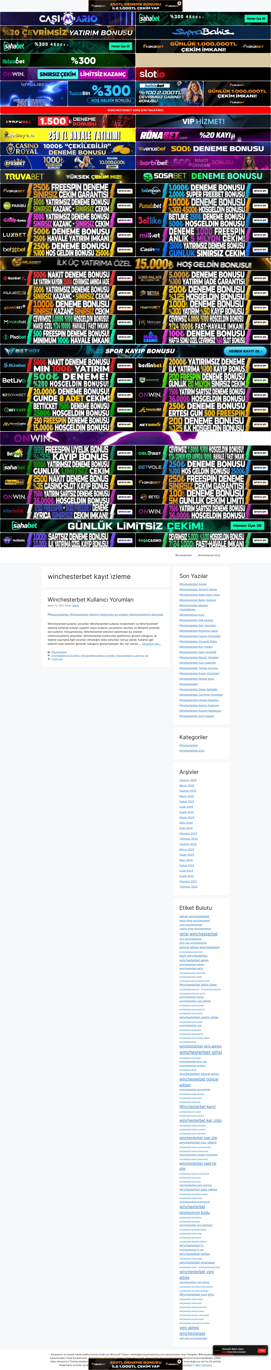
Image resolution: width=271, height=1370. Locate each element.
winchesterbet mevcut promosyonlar (193, 1151)
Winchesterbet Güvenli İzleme (198, 589)
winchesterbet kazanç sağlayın (191, 1116)
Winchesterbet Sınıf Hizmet (196, 716)
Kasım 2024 (186, 817)
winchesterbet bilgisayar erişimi (192, 993)
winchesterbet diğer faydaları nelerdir (194, 1038)
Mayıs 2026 (186, 785)
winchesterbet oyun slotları (190, 1182)
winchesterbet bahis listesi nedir (192, 973)
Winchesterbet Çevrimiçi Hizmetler (201, 694)
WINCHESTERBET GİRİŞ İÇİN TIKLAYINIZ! (135, 110)
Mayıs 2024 (186, 849)
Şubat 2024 (186, 865)
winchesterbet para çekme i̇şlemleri (193, 1194)
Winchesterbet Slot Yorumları (197, 625)
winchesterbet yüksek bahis (190, 1303)
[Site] (67, 190)
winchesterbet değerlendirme (191, 1034)
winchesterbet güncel (188, 1070)
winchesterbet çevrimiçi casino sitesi (194, 1315)
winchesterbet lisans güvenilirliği (192, 1133)
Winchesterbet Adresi (193, 584)
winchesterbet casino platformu (192, 1009)
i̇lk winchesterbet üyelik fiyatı (191, 952)
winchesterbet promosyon (194, 1201)
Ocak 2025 (186, 806)
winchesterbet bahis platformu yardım (194, 981)
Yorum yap (57, 659)
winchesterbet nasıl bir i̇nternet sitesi (194, 1174)
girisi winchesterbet (198, 933)
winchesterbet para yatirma (195, 1185)
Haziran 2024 (188, 844)
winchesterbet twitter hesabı (190, 1258)
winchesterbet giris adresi (200, 1046)
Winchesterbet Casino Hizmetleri (200, 636)
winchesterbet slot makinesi (190, 1217)
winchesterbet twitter (194, 1254)
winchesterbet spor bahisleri (196, 1225)
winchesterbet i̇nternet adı (189, 1102)
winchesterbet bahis (191, 968)
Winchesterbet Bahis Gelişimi (197, 600)
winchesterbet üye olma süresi (191, 1319)
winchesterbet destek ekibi (190, 1030)
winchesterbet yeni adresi (194, 1282)
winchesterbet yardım (188, 1267)
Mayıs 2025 (186, 796)
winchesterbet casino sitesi (198, 1017)
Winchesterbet (183, 555)
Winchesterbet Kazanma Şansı (198, 630)
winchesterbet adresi (191, 964)
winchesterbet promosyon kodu (194, 1209)
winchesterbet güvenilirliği (194, 1089)
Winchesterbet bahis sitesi (198, 985)
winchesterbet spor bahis (189, 1222)
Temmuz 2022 (188, 886)
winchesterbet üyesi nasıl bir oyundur (194, 1323)
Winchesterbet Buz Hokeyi (196, 646)
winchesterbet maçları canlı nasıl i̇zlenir (195, 1147)
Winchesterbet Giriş (209, 555)
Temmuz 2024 (188, 838)
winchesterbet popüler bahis (190, 1198)
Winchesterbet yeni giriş (196, 1294)
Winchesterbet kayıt (197, 1106)
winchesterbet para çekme (198, 1189)
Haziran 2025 (187, 790)
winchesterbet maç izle (198, 1138)
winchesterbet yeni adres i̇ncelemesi (194, 1291)
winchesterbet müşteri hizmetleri (198, 1154)
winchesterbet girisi (200, 1052)
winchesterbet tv (191, 1245)
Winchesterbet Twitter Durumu (198, 668)
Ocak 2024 (186, 870)
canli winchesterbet (190, 924)
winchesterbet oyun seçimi (190, 1177)
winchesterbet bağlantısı (211, 989)
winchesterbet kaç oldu (200, 1120)
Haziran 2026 (188, 780)
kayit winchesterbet (193, 956)
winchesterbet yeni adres (196, 1274)
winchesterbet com (190, 1025)
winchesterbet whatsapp (197, 1262)
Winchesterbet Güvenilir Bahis (198, 641)
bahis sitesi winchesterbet (194, 920)
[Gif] (135, 263)
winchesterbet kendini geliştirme (192, 1125)
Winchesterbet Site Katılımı (196, 620)
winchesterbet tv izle (191, 1249)
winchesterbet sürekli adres (190, 1233)
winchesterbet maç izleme (198, 1142)
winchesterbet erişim (187, 1042)
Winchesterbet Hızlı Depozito (197, 662)
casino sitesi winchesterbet (195, 928)
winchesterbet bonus (191, 996)
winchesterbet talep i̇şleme (190, 1237)
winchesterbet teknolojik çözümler (193, 1241)
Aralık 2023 (186, 876)
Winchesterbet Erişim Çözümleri (199, 673)
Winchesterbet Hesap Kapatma (199, 700)
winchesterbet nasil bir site (197, 1166)
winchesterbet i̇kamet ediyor (190, 1098)
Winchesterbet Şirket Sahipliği (198, 689)
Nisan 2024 (186, 854)
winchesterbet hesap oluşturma (192, 1094)
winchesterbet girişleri (192, 1065)
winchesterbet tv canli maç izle (132, 655)
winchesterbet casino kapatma (191, 1005)
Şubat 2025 (186, 801)
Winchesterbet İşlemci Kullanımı (199, 705)
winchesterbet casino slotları (190, 1022)
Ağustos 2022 (188, 881)
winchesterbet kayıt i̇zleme (65, 655)
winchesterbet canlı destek (195, 1001)
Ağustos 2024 (188, 833)
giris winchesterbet (190, 939)
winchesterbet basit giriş (189, 989)
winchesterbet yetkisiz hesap (191, 1299)
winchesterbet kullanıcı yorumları (98, 655)
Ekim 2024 (186, 822)
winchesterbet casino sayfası (191, 1013)
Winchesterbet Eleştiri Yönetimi (198, 657)
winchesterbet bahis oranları (190, 977)
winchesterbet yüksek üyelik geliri (193, 1307)
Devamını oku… (151, 643)
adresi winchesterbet (194, 916)
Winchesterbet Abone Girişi (196, 678)
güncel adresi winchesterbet (199, 947)
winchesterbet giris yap (193, 1061)
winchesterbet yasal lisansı (209, 1267)
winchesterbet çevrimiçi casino (191, 1311)
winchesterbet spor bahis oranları (192, 1230)
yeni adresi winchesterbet (192, 1330)
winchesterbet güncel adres (199, 1074)
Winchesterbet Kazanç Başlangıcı (200, 710)
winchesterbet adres (194, 960)
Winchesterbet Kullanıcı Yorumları (91, 599)
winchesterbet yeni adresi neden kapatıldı (196, 1287)
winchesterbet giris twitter (190, 1058)
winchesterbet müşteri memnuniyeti (193, 1159)
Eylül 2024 (186, 828)
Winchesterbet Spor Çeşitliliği (197, 652)
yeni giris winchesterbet (193, 1338)
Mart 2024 (186, 860)
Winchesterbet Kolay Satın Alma (199, 594)
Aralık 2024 (186, 812)
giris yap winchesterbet (193, 942)
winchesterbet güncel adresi (198, 1082)
